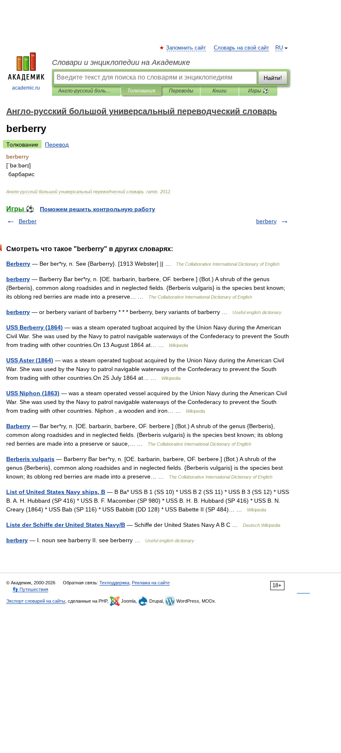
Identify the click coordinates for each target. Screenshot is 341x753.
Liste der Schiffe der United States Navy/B (65, 524)
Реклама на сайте (151, 582)
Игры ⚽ (258, 91)
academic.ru (26, 88)
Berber (28, 221)
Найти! (273, 78)
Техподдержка (114, 582)
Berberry (18, 263)
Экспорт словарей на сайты (35, 600)
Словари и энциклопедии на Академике (121, 62)
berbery (266, 221)
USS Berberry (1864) (34, 327)
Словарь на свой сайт (241, 48)
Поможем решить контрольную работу (97, 209)
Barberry (18, 426)
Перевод (57, 144)
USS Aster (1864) (29, 360)
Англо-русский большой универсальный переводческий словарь (86, 91)
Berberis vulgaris (30, 459)
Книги (220, 91)
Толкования (141, 91)
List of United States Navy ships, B (55, 492)
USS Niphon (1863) (32, 393)
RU (279, 48)
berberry (18, 279)
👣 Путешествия (30, 589)
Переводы (181, 91)
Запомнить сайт (186, 48)
